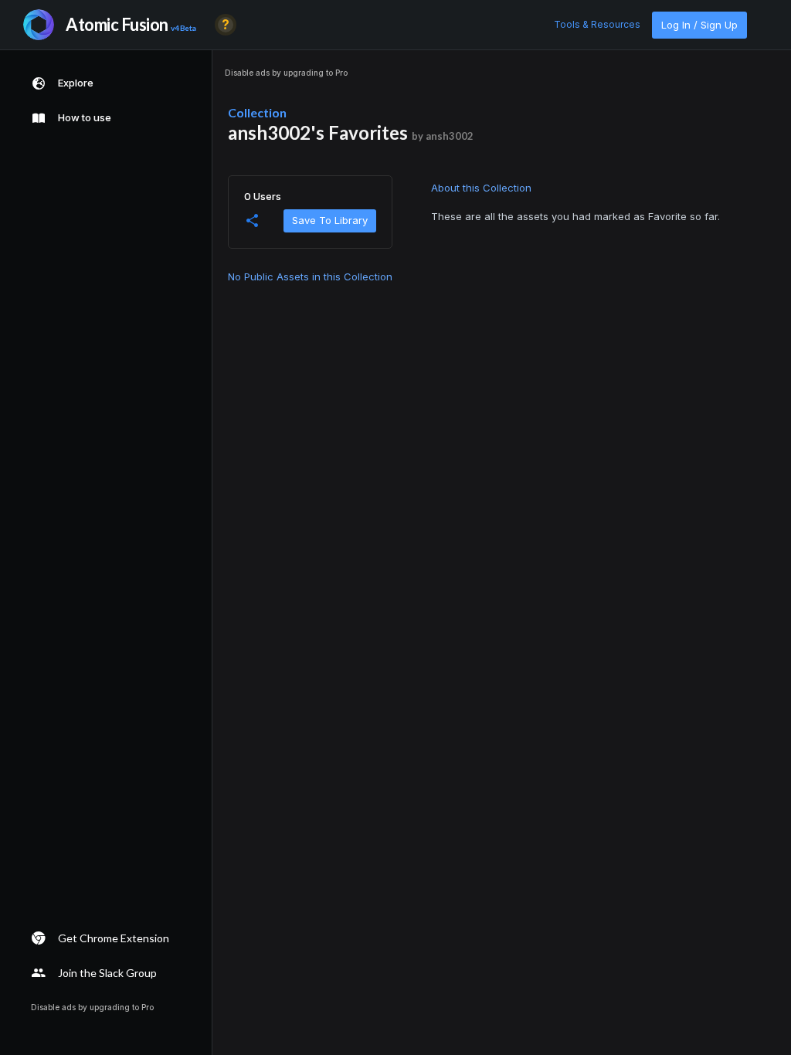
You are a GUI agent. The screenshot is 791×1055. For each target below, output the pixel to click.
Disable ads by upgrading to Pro (286, 72)
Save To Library (330, 220)
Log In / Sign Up (699, 25)
